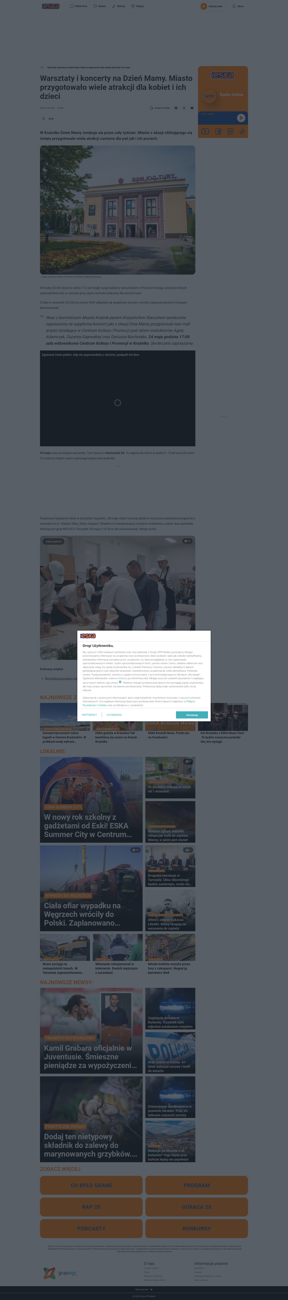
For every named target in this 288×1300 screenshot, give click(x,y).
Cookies (102, 705)
